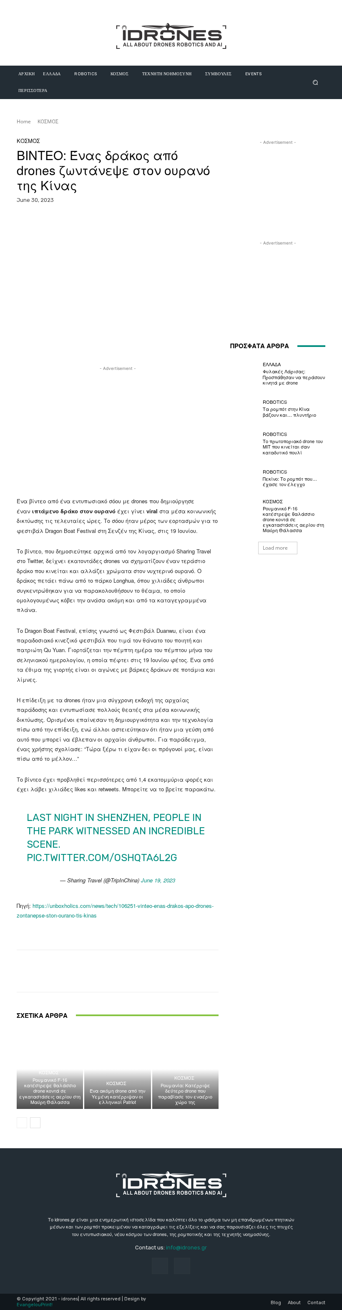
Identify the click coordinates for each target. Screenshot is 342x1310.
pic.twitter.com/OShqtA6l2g (102, 858)
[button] (315, 82)
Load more (275, 547)
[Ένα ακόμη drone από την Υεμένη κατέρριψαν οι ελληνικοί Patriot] (117, 1069)
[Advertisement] (118, 431)
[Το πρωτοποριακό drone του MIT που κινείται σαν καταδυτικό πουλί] (244, 443)
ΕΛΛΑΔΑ (272, 364)
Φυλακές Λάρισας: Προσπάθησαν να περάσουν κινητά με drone (294, 376)
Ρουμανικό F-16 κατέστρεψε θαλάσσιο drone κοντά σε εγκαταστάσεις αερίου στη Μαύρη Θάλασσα (49, 1090)
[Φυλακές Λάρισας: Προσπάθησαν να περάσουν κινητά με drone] (244, 373)
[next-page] (35, 1122)
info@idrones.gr (186, 1247)
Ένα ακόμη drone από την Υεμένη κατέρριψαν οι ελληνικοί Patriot (117, 1096)
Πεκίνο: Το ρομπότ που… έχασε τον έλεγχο (290, 481)
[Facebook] (160, 1266)
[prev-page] (22, 1122)
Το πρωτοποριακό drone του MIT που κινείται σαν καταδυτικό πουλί (293, 446)
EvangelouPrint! (35, 1304)
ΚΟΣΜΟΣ (48, 121)
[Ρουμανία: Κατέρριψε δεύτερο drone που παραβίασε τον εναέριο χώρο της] (185, 1069)
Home (24, 121)
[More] (223, 222)
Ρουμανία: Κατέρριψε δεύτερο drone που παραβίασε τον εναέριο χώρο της (185, 1093)
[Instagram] (182, 1266)
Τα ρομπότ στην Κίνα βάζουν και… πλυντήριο (289, 411)
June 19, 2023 (158, 880)
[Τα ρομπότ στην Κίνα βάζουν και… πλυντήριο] (244, 408)
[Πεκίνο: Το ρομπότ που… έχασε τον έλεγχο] (244, 478)
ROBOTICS (275, 402)
